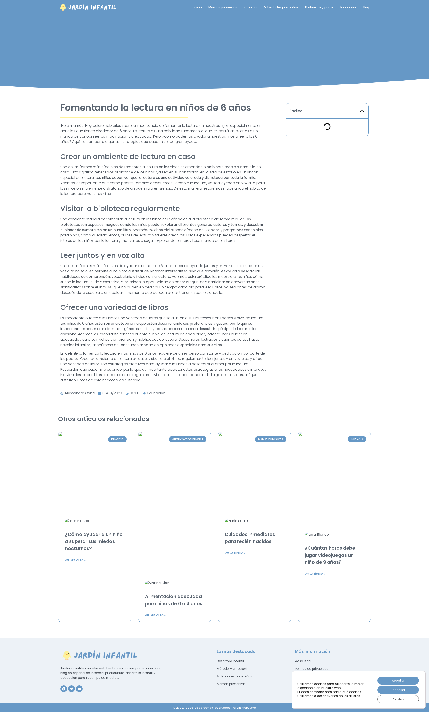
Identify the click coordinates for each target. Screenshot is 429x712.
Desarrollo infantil (230, 661)
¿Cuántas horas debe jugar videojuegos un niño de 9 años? (330, 555)
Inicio (198, 7)
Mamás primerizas (222, 7)
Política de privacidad (311, 668)
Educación (348, 7)
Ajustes (398, 699)
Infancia (250, 7)
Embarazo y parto (319, 7)
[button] (362, 111)
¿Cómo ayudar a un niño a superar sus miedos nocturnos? (94, 541)
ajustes (354, 696)
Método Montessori (232, 668)
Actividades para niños (281, 7)
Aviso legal (303, 661)
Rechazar (398, 690)
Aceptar (398, 680)
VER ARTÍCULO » (75, 560)
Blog (366, 7)
